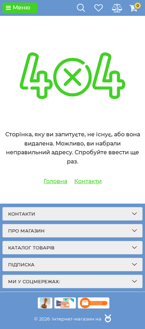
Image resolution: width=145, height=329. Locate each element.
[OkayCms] (107, 319)
